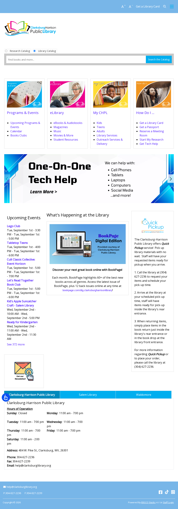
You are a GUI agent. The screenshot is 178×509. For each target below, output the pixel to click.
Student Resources (66, 139)
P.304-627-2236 (12, 493)
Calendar (16, 131)
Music (57, 131)
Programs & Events (23, 112)
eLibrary (57, 112)
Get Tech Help (149, 144)
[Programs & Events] (24, 95)
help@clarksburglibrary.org (21, 486)
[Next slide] (171, 178)
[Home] (30, 28)
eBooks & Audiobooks (68, 123)
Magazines (61, 127)
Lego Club (13, 226)
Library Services (107, 135)
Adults (101, 131)
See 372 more (16, 344)
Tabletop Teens (17, 243)
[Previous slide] (7, 178)
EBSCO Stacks (148, 502)
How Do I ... (145, 112)
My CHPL (100, 112)
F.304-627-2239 (33, 493)
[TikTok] (167, 492)
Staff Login (168, 502)
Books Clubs (18, 135)
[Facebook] (160, 492)
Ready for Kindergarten (22, 322)
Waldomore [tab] (143, 395)
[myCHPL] (110, 95)
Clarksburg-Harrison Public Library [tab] (32, 395)
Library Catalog (47, 51)
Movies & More (63, 135)
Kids (99, 123)
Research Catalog (20, 51)
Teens (101, 127)
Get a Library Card (148, 6)
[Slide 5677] (89, 178)
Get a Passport (149, 127)
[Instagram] (173, 492)
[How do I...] (153, 95)
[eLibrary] (67, 95)
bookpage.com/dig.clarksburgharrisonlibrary (87, 290)
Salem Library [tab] (88, 395)
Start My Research (151, 139)
